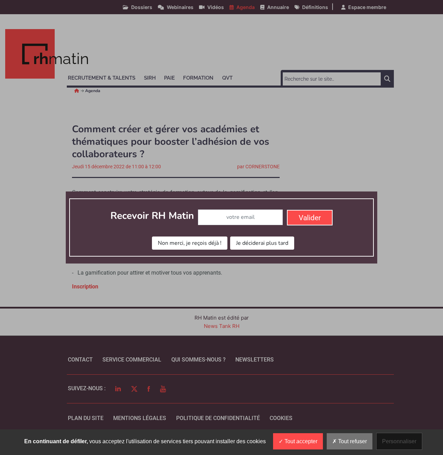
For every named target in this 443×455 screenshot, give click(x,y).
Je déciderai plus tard (262, 243)
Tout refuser (352, 441)
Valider (310, 218)
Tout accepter (300, 441)
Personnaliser (399, 441)
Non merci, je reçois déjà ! (190, 243)
